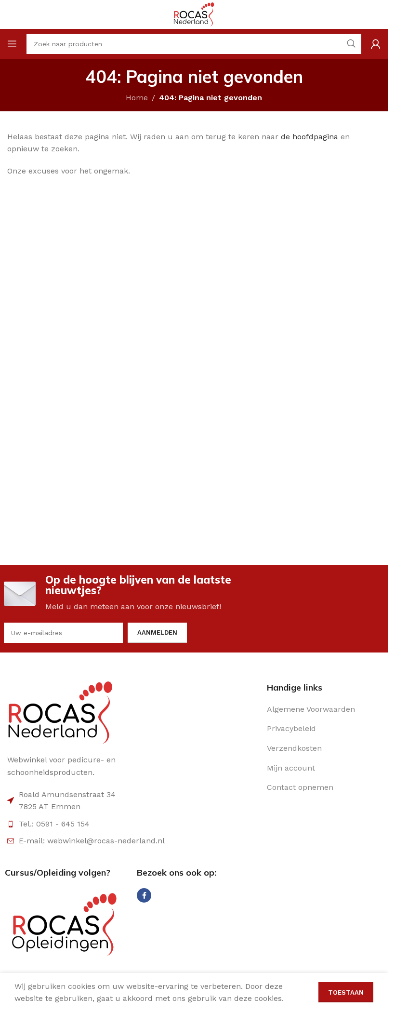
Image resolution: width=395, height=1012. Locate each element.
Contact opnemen (300, 787)
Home (137, 97)
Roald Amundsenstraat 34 (67, 794)
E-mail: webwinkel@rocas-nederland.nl (92, 840)
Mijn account (291, 767)
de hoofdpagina (309, 136)
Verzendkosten (294, 748)
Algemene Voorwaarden (311, 709)
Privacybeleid (291, 728)
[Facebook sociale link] (144, 895)
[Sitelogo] (193, 13)
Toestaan (346, 992)
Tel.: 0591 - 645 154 (54, 823)
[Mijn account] (375, 43)
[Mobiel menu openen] (12, 43)
